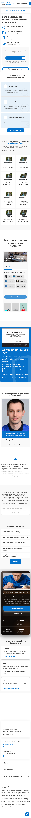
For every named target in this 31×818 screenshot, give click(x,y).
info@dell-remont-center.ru (11, 688)
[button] (12, 450)
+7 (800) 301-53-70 (21, 3)
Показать (15, 561)
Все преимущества (15, 130)
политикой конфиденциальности (18, 62)
